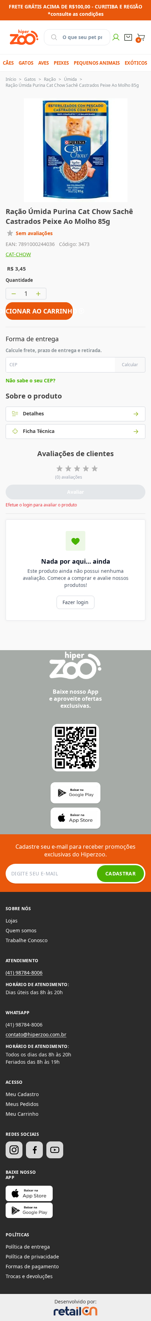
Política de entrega (28, 1246)
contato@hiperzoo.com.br (36, 1034)
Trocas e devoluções (29, 1276)
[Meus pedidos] (128, 37)
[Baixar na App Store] (29, 1193)
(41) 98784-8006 (24, 972)
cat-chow (18, 254)
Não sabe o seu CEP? (30, 380)
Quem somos (21, 930)
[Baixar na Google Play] (29, 1210)
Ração (50, 79)
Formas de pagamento (32, 1266)
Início (11, 79)
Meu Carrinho (22, 1113)
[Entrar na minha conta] (116, 37)
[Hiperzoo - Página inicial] (24, 37)
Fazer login (75, 602)
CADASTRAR (120, 873)
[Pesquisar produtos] (54, 37)
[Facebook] (34, 1149)
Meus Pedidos (22, 1104)
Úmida (70, 79)
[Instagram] (14, 1149)
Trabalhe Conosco (26, 940)
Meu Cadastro (22, 1094)
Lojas (12, 920)
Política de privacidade (32, 1256)
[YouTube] (54, 1149)
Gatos (30, 79)
